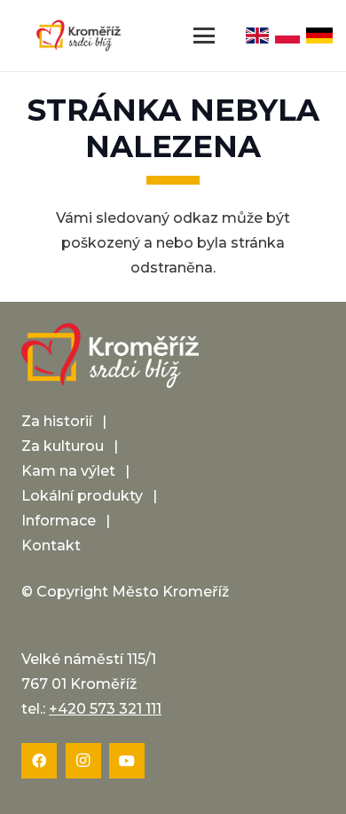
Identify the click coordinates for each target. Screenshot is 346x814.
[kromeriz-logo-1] (78, 35)
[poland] (288, 35)
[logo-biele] (110, 356)
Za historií (56, 421)
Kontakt (51, 545)
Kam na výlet (68, 470)
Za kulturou (62, 446)
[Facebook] (39, 760)
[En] (257, 35)
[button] (204, 35)
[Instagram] (83, 760)
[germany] (319, 35)
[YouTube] (127, 760)
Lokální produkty (82, 495)
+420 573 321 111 (105, 708)
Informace (58, 520)
